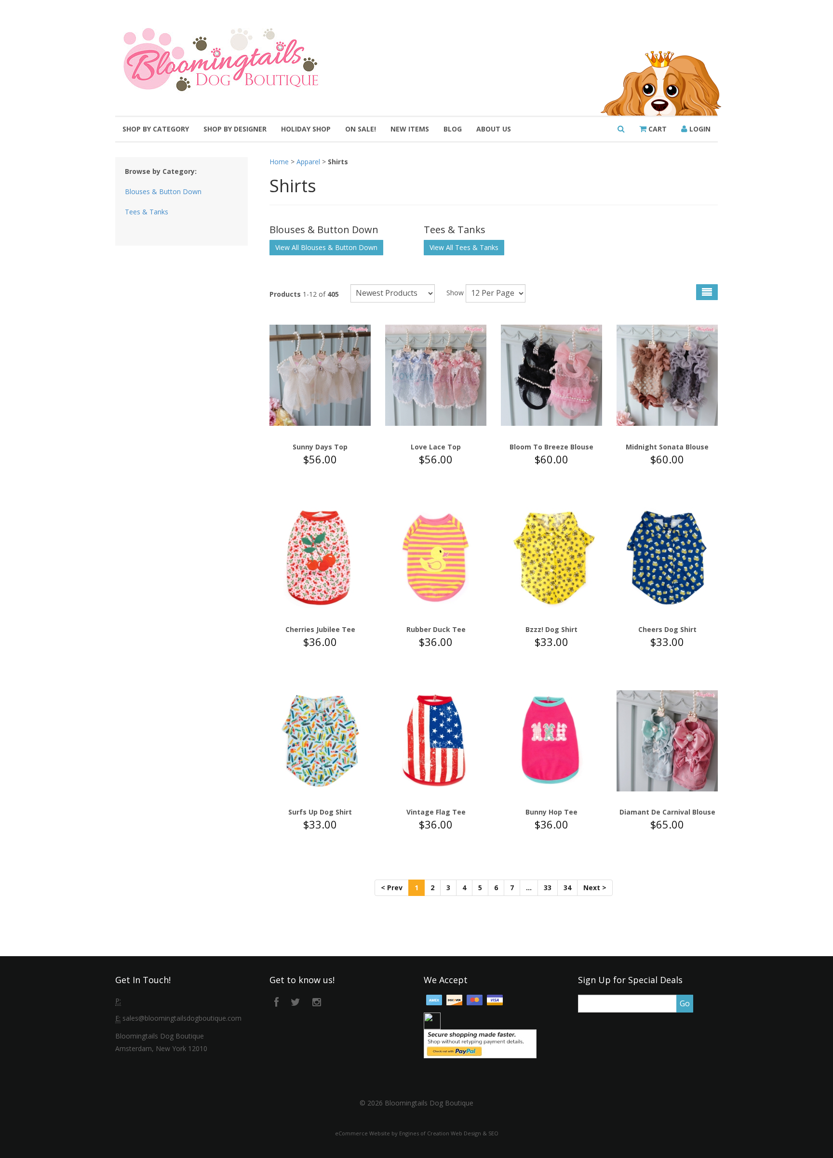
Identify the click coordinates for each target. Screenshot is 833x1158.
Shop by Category (155, 128)
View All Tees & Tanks (464, 247)
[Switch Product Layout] (707, 292)
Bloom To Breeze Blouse (551, 446)
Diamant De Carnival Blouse (667, 811)
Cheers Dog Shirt (667, 629)
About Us (493, 128)
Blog (452, 128)
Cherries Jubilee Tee (320, 629)
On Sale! (360, 128)
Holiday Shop (306, 128)
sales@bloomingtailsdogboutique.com (182, 1018)
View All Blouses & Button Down (326, 247)
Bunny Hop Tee (551, 811)
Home (279, 161)
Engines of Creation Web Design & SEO (448, 1133)
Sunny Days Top (320, 446)
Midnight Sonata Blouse (667, 446)
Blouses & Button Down (163, 191)
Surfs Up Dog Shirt (320, 811)
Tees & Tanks (146, 211)
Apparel (308, 161)
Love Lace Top (436, 446)
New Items (409, 128)
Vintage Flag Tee (436, 811)
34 (567, 887)
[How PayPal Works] (480, 1042)
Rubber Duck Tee (436, 629)
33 (547, 887)
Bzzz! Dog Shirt (551, 629)
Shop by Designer (235, 128)
